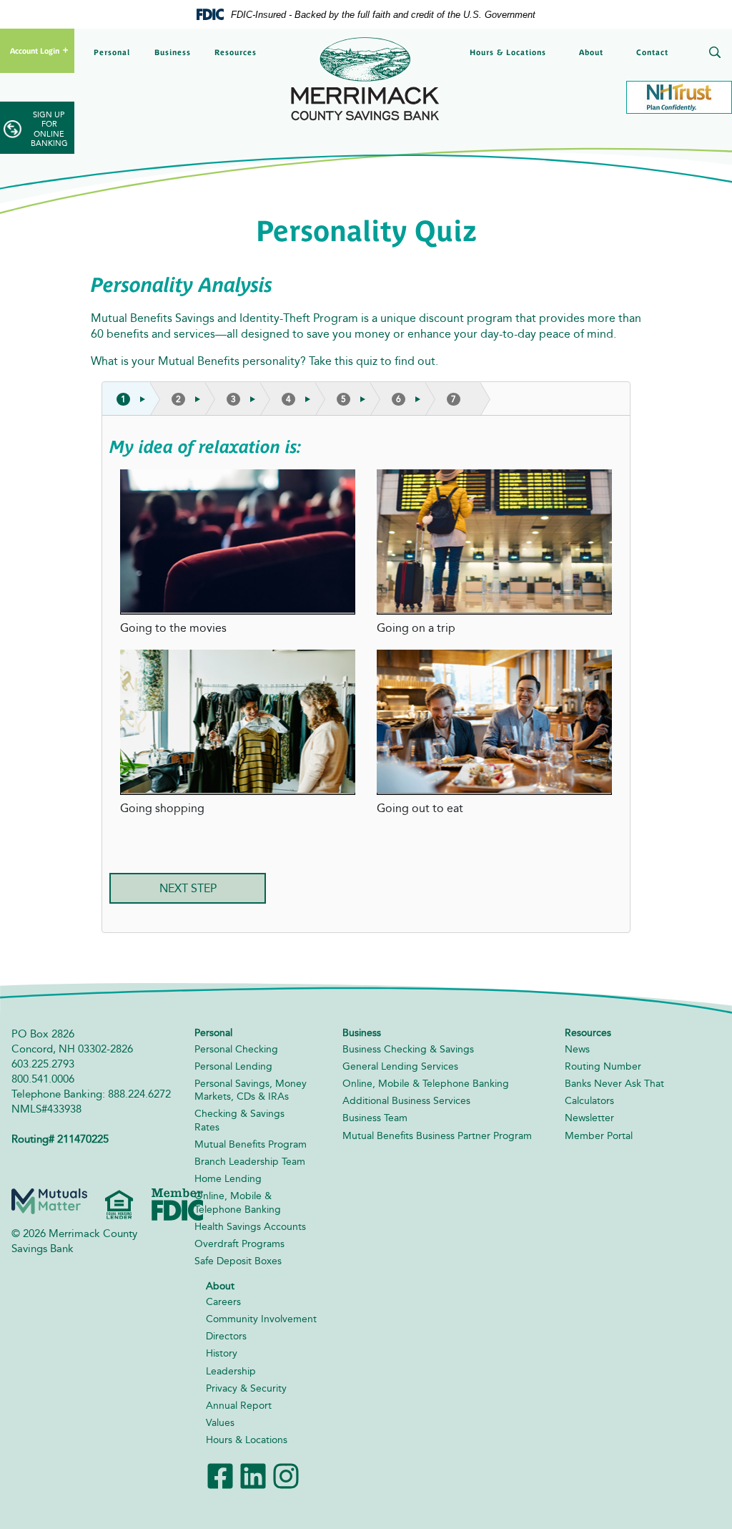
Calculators (589, 1101)
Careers (223, 1302)
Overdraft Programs (239, 1244)
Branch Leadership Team (249, 1162)
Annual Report (239, 1405)
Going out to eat (420, 808)
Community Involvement (261, 1319)
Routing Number (603, 1066)
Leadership (231, 1371)
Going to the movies (173, 628)
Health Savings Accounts (250, 1227)
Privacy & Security (246, 1388)
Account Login (34, 51)
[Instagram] (286, 1474)
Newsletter (589, 1118)
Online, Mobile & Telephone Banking (237, 1202)
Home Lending (228, 1179)
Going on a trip (416, 628)
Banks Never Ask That (614, 1084)
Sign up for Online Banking (49, 129)
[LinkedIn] (253, 1474)
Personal (112, 52)
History (221, 1353)
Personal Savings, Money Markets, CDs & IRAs (250, 1090)
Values (220, 1423)
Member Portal (599, 1136)
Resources (235, 52)
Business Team (374, 1118)
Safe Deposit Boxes (238, 1261)
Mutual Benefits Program (250, 1144)
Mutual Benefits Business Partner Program (437, 1136)
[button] (712, 54)
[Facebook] (220, 1474)
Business (172, 52)
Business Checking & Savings (408, 1049)
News (577, 1049)
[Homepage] (366, 78)
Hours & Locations (508, 52)
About (591, 52)
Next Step (188, 888)
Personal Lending (233, 1066)
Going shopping (162, 808)
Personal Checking (236, 1049)
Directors (226, 1336)
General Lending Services (400, 1066)
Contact (652, 52)
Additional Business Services (406, 1101)
